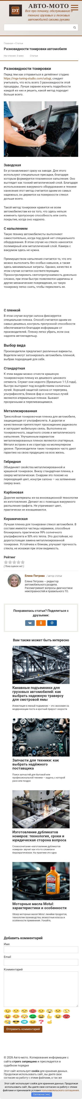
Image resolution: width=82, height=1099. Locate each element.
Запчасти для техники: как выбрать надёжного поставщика (35, 764)
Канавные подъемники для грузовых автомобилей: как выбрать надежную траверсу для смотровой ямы (38, 693)
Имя (7, 944)
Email (7, 957)
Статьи (34, 55)
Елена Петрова (35, 575)
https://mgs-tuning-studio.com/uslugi (27, 78)
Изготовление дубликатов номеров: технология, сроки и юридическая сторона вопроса (39, 836)
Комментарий (13, 969)
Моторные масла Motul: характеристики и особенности (39, 906)
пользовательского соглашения (60, 1090)
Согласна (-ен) (41, 1094)
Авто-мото (48, 5)
